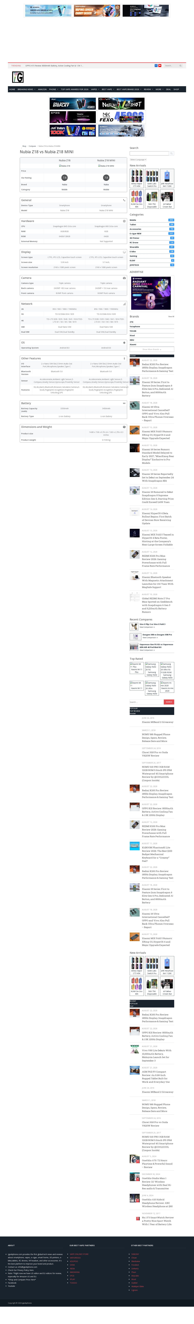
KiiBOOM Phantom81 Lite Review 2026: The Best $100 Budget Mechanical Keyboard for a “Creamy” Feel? (157, 854)
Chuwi (134, 1257)
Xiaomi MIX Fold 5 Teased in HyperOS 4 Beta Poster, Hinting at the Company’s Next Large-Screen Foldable (158, 539)
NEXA (72, 1268)
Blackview (135, 1261)
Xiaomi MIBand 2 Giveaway (157, 722)
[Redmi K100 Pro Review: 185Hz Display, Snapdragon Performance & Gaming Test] (135, 363)
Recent (133, 1001)
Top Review (135, 711)
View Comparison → (147, 627)
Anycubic (135, 1275)
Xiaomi (133, 344)
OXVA (72, 1265)
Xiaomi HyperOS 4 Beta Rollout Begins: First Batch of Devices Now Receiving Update (157, 518)
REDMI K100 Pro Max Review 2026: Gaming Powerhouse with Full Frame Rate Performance (156, 561)
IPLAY (72, 1279)
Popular (134, 708)
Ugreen (134, 1290)
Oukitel (134, 1283)
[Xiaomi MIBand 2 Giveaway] (135, 720)
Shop (176, 89)
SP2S (72, 1275)
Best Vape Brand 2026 (128, 89)
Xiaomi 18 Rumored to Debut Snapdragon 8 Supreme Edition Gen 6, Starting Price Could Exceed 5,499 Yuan (158, 497)
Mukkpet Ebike (137, 1286)
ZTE (131, 322)
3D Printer (151, 238)
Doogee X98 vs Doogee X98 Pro (157, 634)
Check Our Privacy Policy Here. (21, 1270)
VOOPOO (74, 1261)
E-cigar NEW (151, 233)
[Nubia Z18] (64, 166)
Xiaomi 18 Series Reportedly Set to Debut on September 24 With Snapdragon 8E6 (158, 477)
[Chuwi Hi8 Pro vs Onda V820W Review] (135, 751)
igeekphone (27, 1303)
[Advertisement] (97, 39)
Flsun (133, 1272)
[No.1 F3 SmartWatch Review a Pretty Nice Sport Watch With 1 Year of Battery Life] (135, 1216)
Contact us (12, 1267)
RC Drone (151, 242)
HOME (12, 89)
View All (171, 316)
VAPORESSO (75, 1257)
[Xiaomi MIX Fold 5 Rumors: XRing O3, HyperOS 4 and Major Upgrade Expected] (135, 430)
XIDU (132, 340)
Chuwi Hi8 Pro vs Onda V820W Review (155, 754)
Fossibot (135, 1265)
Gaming (151, 256)
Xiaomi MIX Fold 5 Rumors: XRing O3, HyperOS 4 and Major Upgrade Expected (157, 435)
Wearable (151, 247)
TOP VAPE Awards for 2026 (74, 89)
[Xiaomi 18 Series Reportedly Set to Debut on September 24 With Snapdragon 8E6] (135, 472)
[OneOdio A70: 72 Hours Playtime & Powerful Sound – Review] (135, 1159)
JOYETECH (151, 265)
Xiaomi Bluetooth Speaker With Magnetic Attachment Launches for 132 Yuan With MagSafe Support (157, 582)
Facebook (12, 1283)
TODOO (73, 1283)
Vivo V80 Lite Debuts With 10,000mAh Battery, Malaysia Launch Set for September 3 (156, 1055)
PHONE (52, 89)
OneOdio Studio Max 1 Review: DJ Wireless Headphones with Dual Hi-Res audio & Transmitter (156, 1183)
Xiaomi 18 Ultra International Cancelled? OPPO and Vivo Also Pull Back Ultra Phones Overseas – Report (158, 413)
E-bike (151, 251)
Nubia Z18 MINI (106, 160)
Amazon (42, 89)
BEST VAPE (107, 89)
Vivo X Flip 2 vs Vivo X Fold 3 (152, 624)
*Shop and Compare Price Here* (22, 1279)
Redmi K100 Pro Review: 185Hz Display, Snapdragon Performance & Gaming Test (157, 368)
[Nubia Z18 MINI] (106, 166)
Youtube (11, 1286)
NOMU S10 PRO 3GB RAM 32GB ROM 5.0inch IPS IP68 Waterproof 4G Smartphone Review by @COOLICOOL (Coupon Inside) (157, 773)
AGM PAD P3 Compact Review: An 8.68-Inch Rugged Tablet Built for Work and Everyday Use (156, 1076)
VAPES (94, 89)
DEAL (168, 89)
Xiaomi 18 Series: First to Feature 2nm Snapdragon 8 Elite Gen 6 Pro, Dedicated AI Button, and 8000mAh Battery (157, 389)
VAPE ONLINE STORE (79, 1254)
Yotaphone (135, 326)
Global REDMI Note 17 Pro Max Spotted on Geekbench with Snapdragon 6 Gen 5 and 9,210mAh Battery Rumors (157, 605)
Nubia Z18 (64, 160)
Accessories (151, 229)
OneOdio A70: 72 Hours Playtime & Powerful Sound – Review (157, 1164)
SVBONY (135, 1254)
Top (131, 1006)
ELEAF (151, 260)
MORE (158, 89)
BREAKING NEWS (25, 89)
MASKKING (75, 1272)
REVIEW (147, 89)
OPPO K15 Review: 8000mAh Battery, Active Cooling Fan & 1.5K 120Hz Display (55, 66)
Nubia (64, 184)
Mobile (64, 189)
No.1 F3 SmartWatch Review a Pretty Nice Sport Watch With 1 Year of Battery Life (158, 1221)
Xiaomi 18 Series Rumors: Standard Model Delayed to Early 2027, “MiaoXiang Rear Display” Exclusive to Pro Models (158, 456)
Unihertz (135, 1268)
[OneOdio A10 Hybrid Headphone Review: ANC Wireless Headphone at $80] (135, 1198)
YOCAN (133, 331)
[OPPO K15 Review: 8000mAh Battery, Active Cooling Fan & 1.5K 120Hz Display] (135, 807)
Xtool (132, 335)
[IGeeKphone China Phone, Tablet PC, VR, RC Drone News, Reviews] (17, 77)
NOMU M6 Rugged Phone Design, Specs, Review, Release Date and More (156, 738)
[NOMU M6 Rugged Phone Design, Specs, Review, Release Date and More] (135, 733)
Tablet (151, 224)
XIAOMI (133, 356)
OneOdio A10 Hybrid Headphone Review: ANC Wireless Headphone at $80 (157, 1203)
